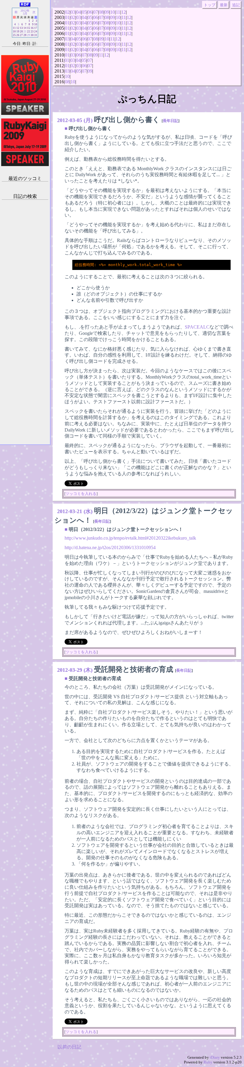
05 (84, 12)
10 (112, 12)
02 (67, 12)
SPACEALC (197, 326)
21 (25, 31)
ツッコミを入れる (80, 493)
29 (28, 35)
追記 (236, 5)
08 (101, 12)
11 (118, 12)
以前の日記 (69, 1046)
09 (106, 12)
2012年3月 (25, 12)
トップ (209, 5)
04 (78, 12)
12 (123, 12)
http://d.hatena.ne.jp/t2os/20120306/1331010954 (110, 547)
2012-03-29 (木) (75, 670)
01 (67, 17)
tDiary (215, 1057)
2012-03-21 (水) (75, 511)
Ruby (208, 1062)
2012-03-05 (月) (75, 120)
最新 (224, 5)
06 (89, 12)
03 (73, 12)
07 (95, 12)
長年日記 (170, 120)
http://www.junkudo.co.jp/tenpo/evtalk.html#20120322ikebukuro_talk (130, 537)
